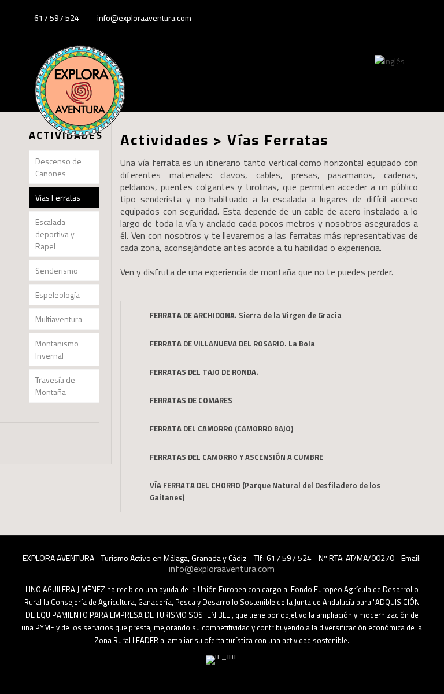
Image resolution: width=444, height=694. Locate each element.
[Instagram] (416, 17)
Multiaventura (58, 319)
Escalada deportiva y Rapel (55, 234)
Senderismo (56, 270)
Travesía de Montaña (55, 386)
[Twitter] (401, 17)
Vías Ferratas (57, 197)
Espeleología (57, 295)
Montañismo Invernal (57, 349)
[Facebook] (385, 17)
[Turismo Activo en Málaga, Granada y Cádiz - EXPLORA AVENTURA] (80, 101)
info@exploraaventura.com (144, 18)
